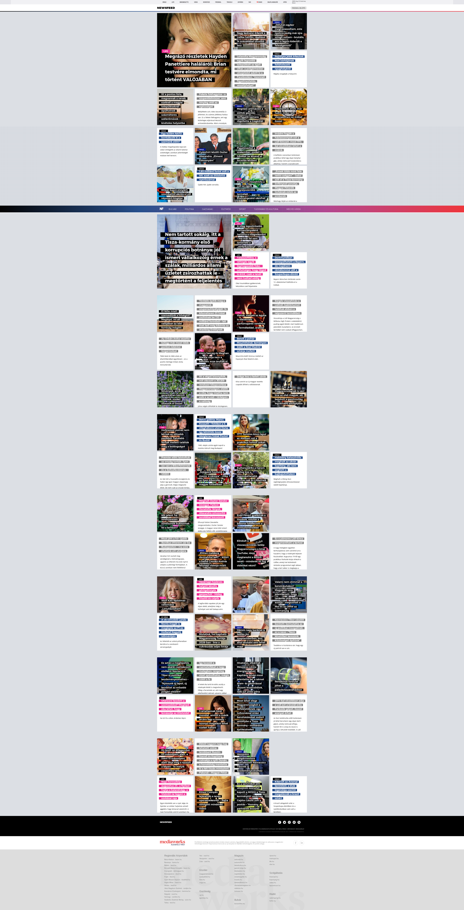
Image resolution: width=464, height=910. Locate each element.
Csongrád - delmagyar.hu (174, 871)
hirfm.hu (272, 901)
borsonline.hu (239, 904)
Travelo (229, 2)
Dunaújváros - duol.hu (172, 874)
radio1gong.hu (275, 898)
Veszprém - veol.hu (206, 858)
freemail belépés (298, 8)
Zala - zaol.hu (204, 861)
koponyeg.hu (274, 880)
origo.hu (202, 883)
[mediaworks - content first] (172, 843)
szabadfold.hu (204, 877)
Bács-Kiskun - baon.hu (173, 859)
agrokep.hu (203, 898)
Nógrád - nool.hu (170, 894)
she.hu (272, 864)
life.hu (271, 861)
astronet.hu (238, 859)
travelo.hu (238, 880)
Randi (260, 2)
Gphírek (240, 2)
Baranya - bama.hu (171, 862)
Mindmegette (184, 2)
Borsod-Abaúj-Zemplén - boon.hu (177, 868)
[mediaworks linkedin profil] (301, 842)
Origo (164, 2)
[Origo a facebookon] (279, 822)
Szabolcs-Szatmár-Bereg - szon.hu (177, 900)
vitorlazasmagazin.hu (242, 885)
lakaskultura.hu (240, 865)
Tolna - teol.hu (169, 903)
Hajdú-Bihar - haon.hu (172, 882)
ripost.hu (272, 856)
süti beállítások (281, 829)
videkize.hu (238, 888)
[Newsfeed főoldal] (166, 822)
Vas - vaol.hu (204, 856)
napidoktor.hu (239, 874)
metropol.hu (274, 858)
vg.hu (201, 895)
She (250, 2)
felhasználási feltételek (267, 829)
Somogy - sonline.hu (172, 897)
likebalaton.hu (239, 871)
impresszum (291, 829)
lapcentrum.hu (274, 885)
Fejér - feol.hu (169, 877)
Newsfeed (206, 2)
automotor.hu (239, 862)
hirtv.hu (202, 880)
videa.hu (272, 883)
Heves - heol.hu (170, 885)
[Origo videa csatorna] (294, 822)
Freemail (218, 2)
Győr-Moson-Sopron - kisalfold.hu (177, 880)
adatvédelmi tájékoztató (250, 829)
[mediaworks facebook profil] (295, 842)
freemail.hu (273, 877)
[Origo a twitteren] (284, 822)
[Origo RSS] (299, 822)
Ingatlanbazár (273, 2)
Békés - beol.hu (170, 865)
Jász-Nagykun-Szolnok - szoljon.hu (177, 888)
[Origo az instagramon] (289, 822)
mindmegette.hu (240, 877)
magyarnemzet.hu (206, 874)
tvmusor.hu (238, 891)
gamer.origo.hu (240, 868)
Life (173, 2)
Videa (196, 2)
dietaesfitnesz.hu (240, 882)
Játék (285, 2)
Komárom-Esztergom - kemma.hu (177, 891)
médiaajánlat (300, 829)
